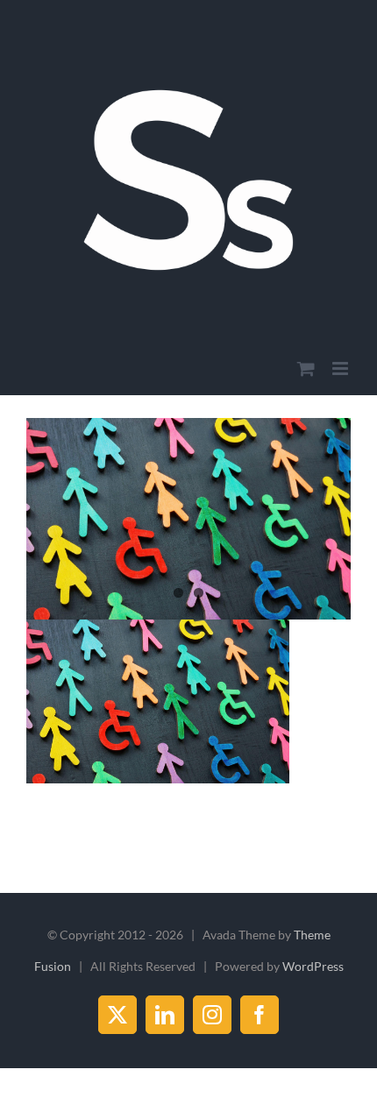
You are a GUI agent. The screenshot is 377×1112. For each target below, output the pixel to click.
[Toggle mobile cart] (306, 368)
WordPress (313, 966)
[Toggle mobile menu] (341, 368)
